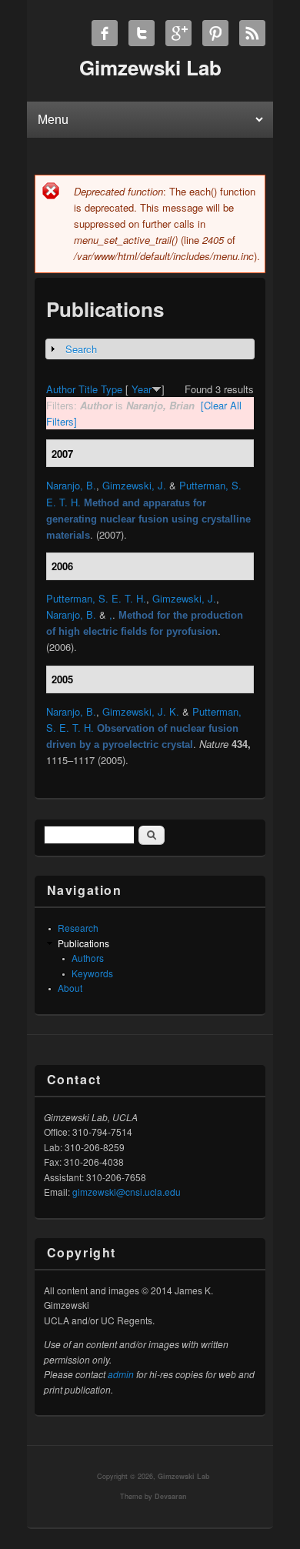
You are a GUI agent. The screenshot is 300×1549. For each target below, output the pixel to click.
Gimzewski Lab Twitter (141, 33)
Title (88, 389)
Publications (83, 943)
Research (78, 927)
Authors (88, 957)
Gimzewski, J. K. (140, 711)
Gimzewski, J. (134, 485)
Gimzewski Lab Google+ (178, 33)
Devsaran (171, 1496)
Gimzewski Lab (184, 1476)
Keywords (92, 973)
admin (121, 1373)
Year (142, 389)
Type (111, 389)
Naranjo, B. (71, 485)
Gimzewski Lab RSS (252, 33)
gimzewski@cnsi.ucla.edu (126, 1191)
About (70, 987)
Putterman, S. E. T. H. (96, 598)
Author (60, 389)
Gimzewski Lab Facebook (105, 33)
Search (81, 349)
